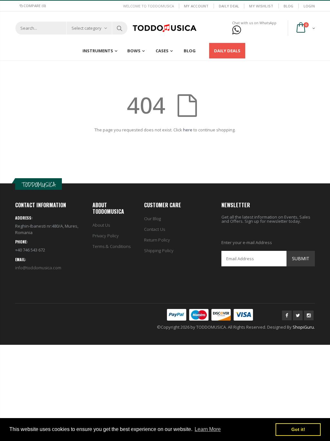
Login (309, 6)
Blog (289, 6)
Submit (300, 258)
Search (119, 28)
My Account (196, 6)
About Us (101, 225)
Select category (87, 28)
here (187, 130)
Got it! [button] (298, 429)
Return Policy (157, 240)
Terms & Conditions (111, 246)
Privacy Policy (105, 236)
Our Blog (152, 218)
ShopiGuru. (304, 327)
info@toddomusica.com (38, 268)
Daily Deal (229, 6)
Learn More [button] (208, 429)
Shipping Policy (158, 250)
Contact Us (154, 229)
